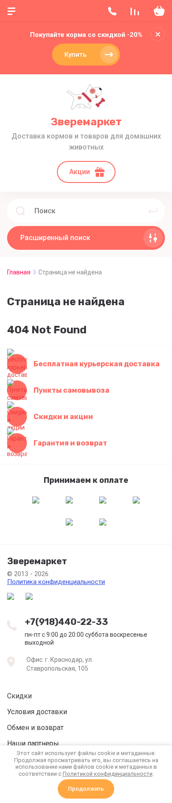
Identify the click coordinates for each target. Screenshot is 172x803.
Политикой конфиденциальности (108, 773)
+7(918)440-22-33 (66, 622)
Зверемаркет (86, 122)
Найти (153, 210)
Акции (79, 172)
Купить (75, 54)
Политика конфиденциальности (56, 582)
